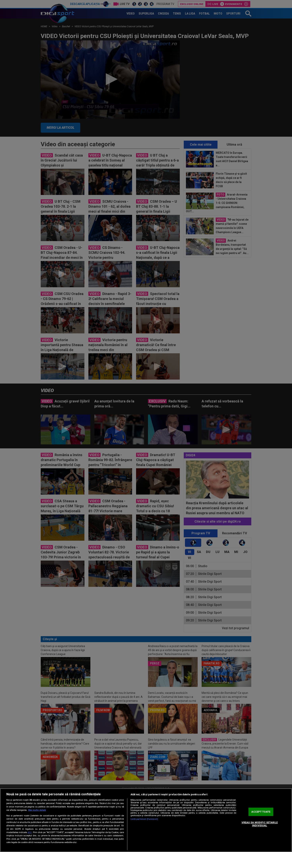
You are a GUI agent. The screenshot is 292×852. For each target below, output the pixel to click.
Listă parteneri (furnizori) (144, 819)
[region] (146, 820)
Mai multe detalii (37, 810)
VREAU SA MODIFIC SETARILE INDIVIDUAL (260, 824)
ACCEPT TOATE (260, 811)
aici (30, 832)
